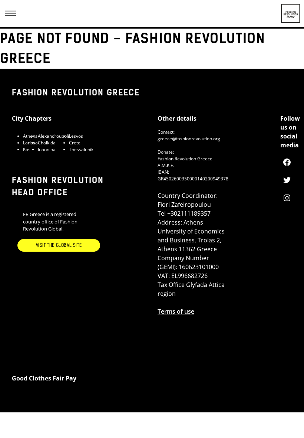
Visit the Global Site (59, 245)
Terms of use (176, 311)
